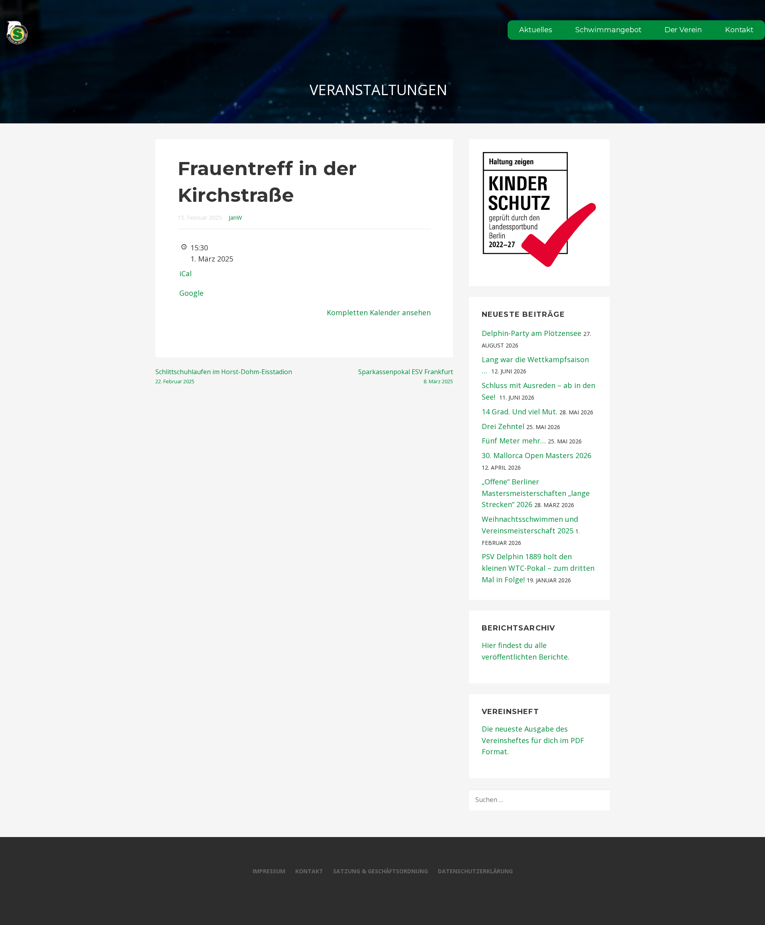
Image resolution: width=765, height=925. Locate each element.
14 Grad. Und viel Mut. (519, 411)
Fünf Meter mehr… (514, 440)
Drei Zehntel (503, 426)
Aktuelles (535, 29)
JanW (235, 217)
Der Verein (683, 29)
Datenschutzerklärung (475, 871)
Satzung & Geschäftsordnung (380, 871)
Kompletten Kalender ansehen (379, 312)
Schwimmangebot (608, 29)
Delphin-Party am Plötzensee (531, 333)
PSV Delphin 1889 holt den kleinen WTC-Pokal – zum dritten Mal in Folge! (538, 568)
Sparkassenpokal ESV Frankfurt (405, 376)
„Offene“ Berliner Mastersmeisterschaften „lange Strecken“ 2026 (536, 493)
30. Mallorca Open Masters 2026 (536, 455)
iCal (185, 273)
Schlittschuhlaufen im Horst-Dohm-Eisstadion (223, 376)
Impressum (269, 871)
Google (191, 293)
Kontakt (739, 29)
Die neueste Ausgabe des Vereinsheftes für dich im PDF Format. (533, 740)
